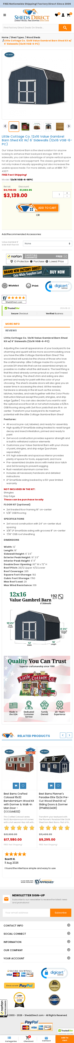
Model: (6, 179)
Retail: (7, 186)
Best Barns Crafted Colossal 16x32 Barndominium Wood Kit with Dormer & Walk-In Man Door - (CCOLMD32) (19, 802)
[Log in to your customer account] (63, 15)
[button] (3, 1008)
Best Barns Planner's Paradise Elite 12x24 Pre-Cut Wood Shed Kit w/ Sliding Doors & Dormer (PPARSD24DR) (54, 801)
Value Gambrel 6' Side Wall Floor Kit (10, 243)
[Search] (65, 27)
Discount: (23, 186)
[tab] (37, 324)
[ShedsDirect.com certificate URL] (37, 881)
